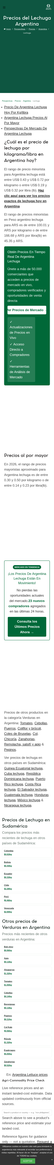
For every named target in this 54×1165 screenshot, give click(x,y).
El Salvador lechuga (32, 789)
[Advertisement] (27, 63)
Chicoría (10, 739)
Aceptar (27, 1161)
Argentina (42, 29)
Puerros (10, 728)
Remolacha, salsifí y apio (22, 744)
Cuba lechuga (14, 773)
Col (35, 733)
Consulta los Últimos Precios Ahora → (27, 627)
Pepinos (10, 749)
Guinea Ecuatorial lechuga (23, 768)
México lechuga (28, 800)
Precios (32, 29)
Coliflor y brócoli (29, 728)
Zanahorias (26, 739)
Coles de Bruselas (17, 733)
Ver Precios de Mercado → (26, 310)
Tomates (26, 723)
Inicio (8, 29)
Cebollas (40, 723)
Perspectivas (19, 29)
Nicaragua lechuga (17, 805)
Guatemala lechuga (18, 795)
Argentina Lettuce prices (30, 1074)
